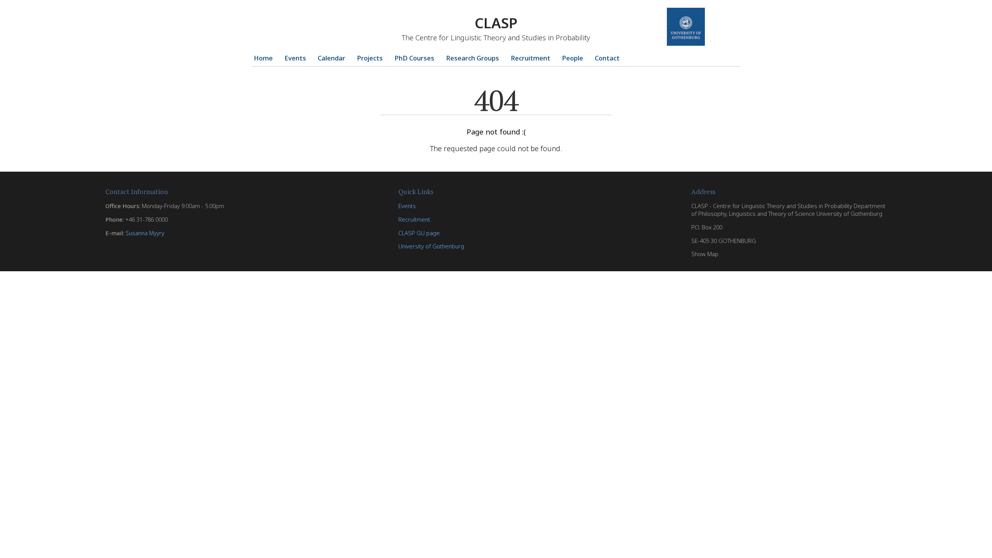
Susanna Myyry (145, 233)
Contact (607, 57)
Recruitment (530, 57)
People (572, 57)
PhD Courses (414, 57)
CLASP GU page (419, 233)
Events (295, 57)
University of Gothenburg (431, 246)
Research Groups (472, 57)
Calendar (331, 57)
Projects (370, 57)
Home (263, 57)
